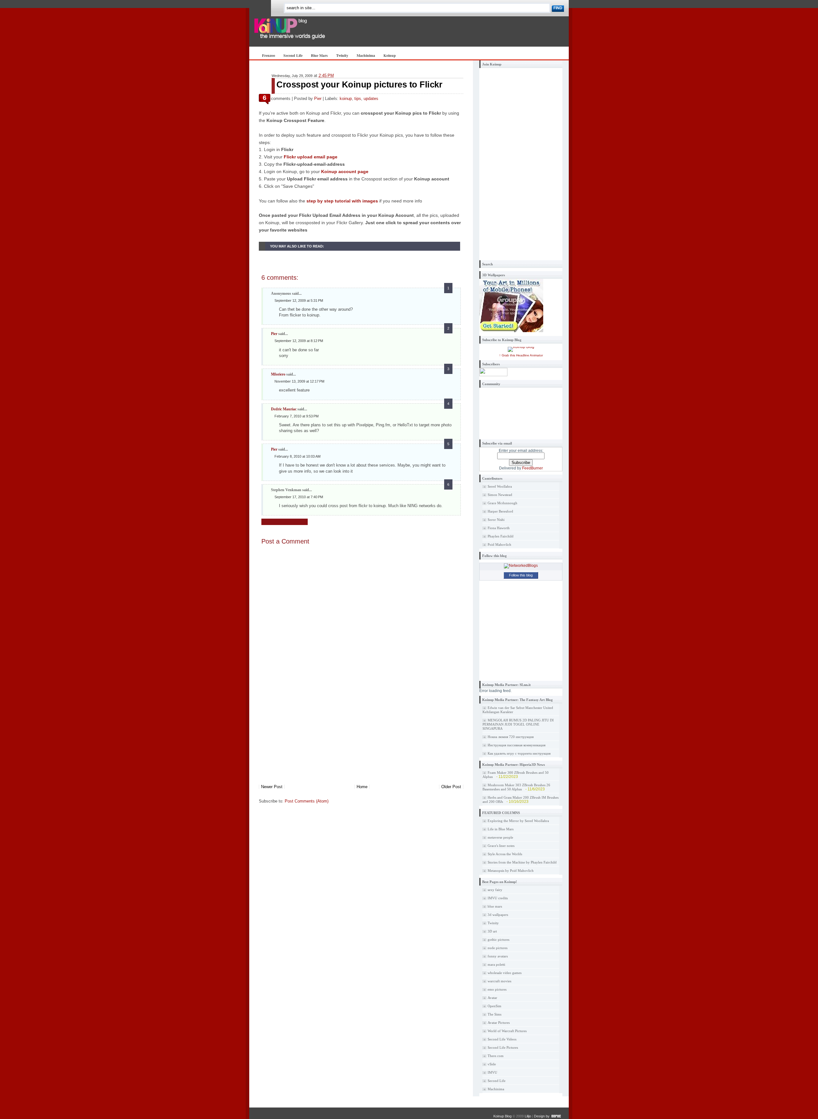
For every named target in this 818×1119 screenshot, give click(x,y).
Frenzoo (268, 55)
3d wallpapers (498, 915)
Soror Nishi (496, 519)
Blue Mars (319, 55)
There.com (496, 1056)
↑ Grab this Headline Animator (521, 355)
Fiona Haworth (499, 528)
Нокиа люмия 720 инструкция (511, 737)
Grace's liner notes (501, 846)
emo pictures (497, 989)
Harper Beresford (500, 511)
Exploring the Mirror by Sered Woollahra (518, 821)
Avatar (492, 998)
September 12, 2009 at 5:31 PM (298, 300)
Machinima (366, 55)
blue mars (495, 906)
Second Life (293, 55)
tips (357, 98)
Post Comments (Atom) (306, 801)
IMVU (492, 1072)
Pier (317, 98)
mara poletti (496, 964)
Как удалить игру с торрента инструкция (519, 753)
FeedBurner (532, 468)
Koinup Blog (502, 1116)
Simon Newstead (500, 495)
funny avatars (498, 956)
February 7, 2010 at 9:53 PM (296, 416)
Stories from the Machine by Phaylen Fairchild (522, 862)
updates (371, 98)
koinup (346, 98)
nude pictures (497, 948)
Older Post (451, 786)
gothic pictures (498, 939)
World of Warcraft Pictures (507, 1031)
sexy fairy (495, 890)
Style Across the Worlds (505, 854)
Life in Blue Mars (500, 829)
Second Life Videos (502, 1039)
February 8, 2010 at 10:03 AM (297, 456)
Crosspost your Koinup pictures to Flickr (359, 84)
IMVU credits (498, 898)
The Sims (494, 1014)
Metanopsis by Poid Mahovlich (511, 870)
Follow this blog (521, 575)
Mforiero (278, 374)
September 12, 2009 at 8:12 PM (298, 341)
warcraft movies (499, 981)
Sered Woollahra (500, 486)
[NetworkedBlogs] (521, 565)
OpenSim (494, 1006)
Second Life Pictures (503, 1047)
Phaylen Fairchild (500, 536)
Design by (542, 1116)
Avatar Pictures (499, 1022)
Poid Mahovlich (499, 544)
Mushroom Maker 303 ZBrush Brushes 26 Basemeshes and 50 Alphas (516, 787)
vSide (492, 1064)
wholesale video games (504, 973)
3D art (492, 931)
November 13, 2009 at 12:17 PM (299, 381)
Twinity (342, 55)
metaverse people (500, 837)
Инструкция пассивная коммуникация (516, 745)
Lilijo (528, 1116)
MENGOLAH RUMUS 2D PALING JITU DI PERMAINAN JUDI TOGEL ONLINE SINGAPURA (518, 724)
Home (362, 786)
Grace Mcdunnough (502, 503)
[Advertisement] (307, 739)
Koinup (389, 55)
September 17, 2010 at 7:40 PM (298, 497)
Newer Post (271, 786)
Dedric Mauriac (284, 409)
